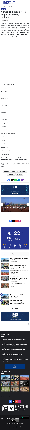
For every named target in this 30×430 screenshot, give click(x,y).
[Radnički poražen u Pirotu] (5, 389)
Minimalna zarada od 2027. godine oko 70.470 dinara (19, 259)
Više (7, 6)
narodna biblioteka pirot (19, 171)
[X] (11, 180)
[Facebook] (8, 180)
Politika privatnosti (16, 423)
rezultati (19, 174)
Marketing (9, 423)
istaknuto (6, 171)
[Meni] (1, 2)
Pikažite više (15, 308)
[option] (15, 204)
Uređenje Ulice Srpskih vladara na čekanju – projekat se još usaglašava (19, 284)
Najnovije (5, 254)
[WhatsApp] (15, 180)
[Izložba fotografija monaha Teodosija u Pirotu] (24, 383)
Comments (24, 254)
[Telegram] (18, 180)
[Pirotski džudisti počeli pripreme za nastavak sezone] (5, 272)
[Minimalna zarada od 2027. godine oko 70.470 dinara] (5, 260)
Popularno (14, 254)
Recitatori (11, 174)
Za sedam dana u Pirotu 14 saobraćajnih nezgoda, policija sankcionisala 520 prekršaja (18, 265)
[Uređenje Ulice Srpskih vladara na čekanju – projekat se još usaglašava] (5, 285)
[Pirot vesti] (9, 2)
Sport (7, 203)
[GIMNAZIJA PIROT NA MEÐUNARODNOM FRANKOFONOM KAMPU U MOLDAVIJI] (5, 278)
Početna (4, 6)
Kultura (10, 6)
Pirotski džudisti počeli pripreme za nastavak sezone (15, 208)
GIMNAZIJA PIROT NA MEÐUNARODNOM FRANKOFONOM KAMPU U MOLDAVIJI (18, 278)
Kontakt (21, 423)
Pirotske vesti (8, 418)
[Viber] (21, 180)
